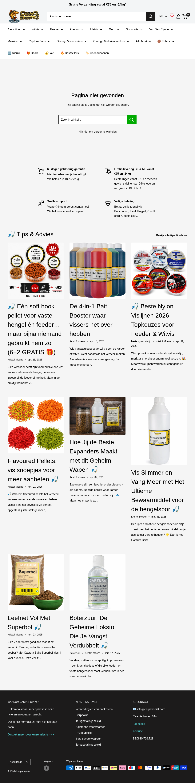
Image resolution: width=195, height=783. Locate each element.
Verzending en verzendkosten (94, 709)
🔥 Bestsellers (70, 53)
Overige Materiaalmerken (109, 41)
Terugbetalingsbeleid (88, 721)
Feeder (54, 29)
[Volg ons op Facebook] (46, 768)
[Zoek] (150, 16)
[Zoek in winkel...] (132, 119)
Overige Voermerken (69, 41)
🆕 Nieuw (14, 53)
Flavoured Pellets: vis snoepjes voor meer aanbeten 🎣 (33, 470)
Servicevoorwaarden (88, 738)
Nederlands (16, 761)
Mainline (13, 41)
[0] (185, 16)
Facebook (139, 723)
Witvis (35, 29)
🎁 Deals (32, 53)
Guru (112, 29)
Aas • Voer (14, 29)
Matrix (94, 29)
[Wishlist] (172, 16)
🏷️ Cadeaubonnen (97, 53)
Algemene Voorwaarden (90, 726)
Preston (74, 29)
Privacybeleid (84, 732)
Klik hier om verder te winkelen (97, 131)
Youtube (138, 731)
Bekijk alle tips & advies (172, 235)
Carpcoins (82, 715)
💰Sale (49, 53)
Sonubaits (132, 29)
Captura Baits (37, 41)
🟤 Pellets (163, 41)
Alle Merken (143, 41)
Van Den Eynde (159, 29)
